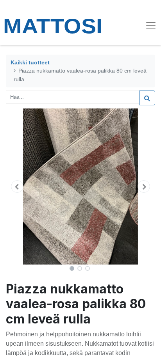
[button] (17, 186)
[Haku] (147, 98)
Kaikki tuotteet (30, 62)
